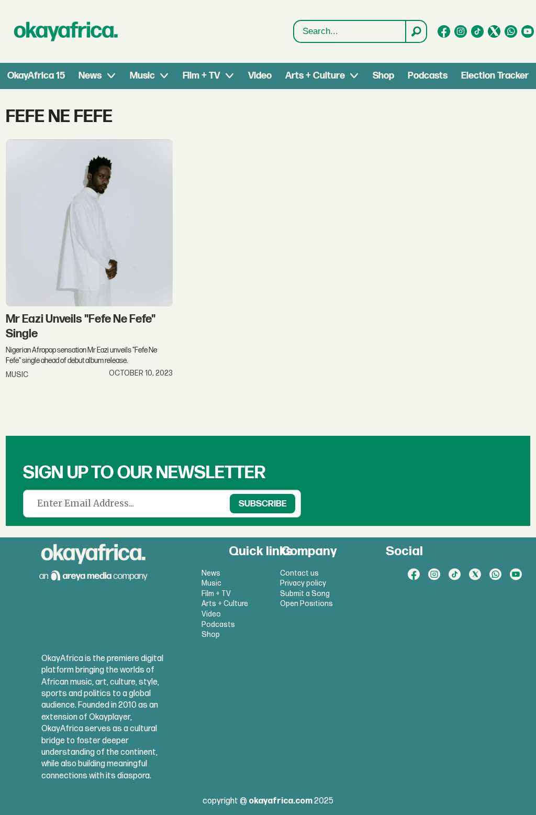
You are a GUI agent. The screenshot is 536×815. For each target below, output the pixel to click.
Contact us (299, 573)
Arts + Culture (315, 75)
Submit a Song (305, 593)
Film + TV (201, 75)
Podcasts (428, 75)
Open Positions (306, 603)
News (90, 75)
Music (142, 75)
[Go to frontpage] (66, 31)
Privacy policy (303, 583)
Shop (383, 75)
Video (260, 75)
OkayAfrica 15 (36, 75)
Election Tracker (495, 75)
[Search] (415, 31)
